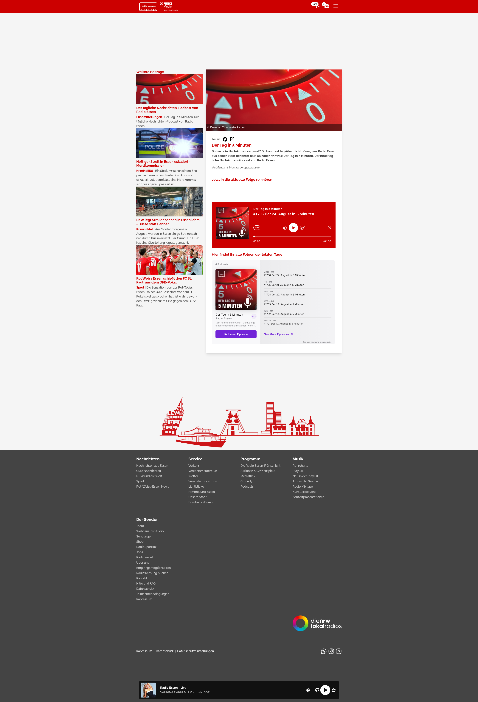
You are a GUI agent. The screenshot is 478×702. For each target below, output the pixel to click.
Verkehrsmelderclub (202, 471)
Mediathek (247, 476)
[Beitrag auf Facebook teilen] (225, 139)
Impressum (144, 599)
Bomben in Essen (200, 502)
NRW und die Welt (149, 476)
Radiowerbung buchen (152, 573)
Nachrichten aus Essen (152, 465)
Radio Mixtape (303, 486)
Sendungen (144, 536)
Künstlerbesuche (304, 492)
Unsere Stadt (197, 497)
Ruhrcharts (300, 465)
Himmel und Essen (201, 492)
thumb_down (317, 690)
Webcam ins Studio (150, 531)
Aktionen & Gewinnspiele (257, 471)
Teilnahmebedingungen (152, 594)
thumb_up (333, 690)
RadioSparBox (146, 547)
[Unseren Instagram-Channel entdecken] (339, 651)
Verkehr (193, 465)
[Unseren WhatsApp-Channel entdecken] (324, 651)
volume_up (307, 690)
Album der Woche (305, 481)
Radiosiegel (144, 557)
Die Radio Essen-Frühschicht (260, 465)
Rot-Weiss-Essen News (152, 486)
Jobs (139, 552)
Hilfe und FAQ (146, 583)
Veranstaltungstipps (202, 481)
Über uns (142, 562)
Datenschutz (145, 589)
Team (140, 526)
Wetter (193, 476)
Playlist (298, 471)
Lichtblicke (196, 486)
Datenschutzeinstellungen (195, 651)
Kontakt (141, 578)
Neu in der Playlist (305, 476)
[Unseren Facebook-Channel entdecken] (331, 651)
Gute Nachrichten (148, 471)
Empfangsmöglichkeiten (153, 568)
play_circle (325, 690)
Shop (140, 541)
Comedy (246, 481)
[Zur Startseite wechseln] (148, 6)
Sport (140, 481)
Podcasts (247, 486)
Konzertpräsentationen (308, 497)
